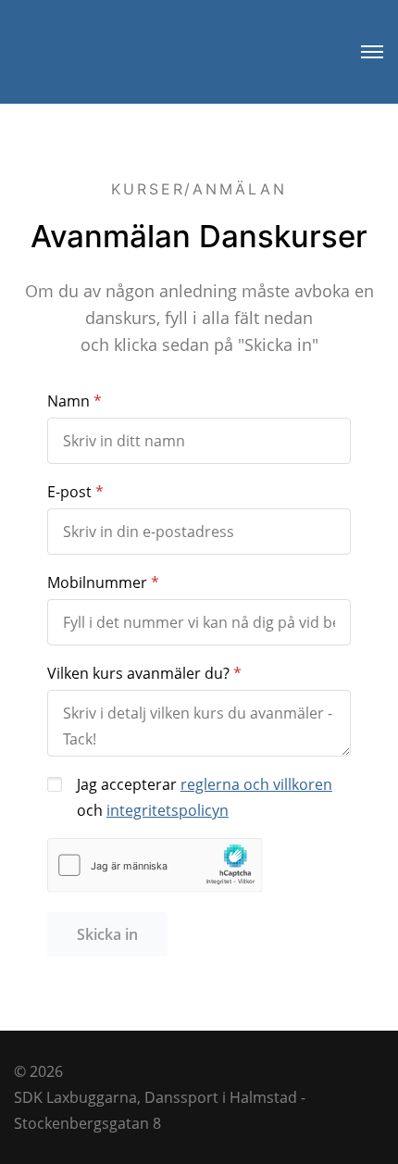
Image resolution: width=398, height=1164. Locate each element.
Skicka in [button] (107, 934)
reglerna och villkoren (256, 784)
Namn (68, 401)
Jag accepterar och (204, 797)
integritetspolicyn (167, 810)
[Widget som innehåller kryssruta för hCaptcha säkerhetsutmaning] (155, 865)
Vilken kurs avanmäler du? (138, 673)
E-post (69, 492)
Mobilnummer (97, 582)
